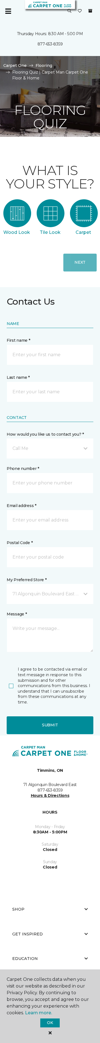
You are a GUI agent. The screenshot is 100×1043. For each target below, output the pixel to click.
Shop (18, 909)
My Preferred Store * (26, 580)
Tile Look (50, 232)
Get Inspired (27, 934)
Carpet (83, 232)
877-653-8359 (50, 44)
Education (25, 958)
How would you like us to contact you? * (45, 434)
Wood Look (16, 232)
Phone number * (23, 468)
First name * (18, 340)
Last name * (18, 377)
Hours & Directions (50, 795)
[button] (69, 11)
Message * (17, 614)
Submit (50, 724)
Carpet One (15, 65)
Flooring (44, 65)
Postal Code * (19, 543)
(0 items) (90, 11)
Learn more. (38, 1012)
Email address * (21, 506)
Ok (50, 1022)
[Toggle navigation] (8, 11)
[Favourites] (79, 11)
